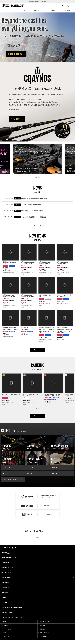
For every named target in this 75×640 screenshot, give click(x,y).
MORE (36, 225)
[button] (63, 5)
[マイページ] (68, 5)
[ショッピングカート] (72, 5)
